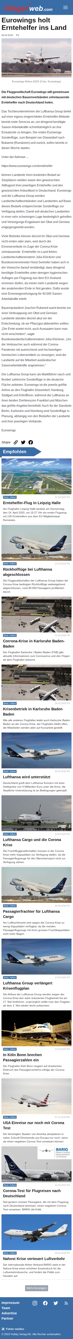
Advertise (9, 1313)
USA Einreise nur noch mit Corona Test (27, 1080)
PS (17, 35)
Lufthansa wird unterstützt (18, 734)
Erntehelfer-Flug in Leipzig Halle (23, 460)
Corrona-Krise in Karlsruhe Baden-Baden (28, 598)
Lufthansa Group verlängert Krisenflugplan (29, 940)
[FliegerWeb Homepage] (28, 7)
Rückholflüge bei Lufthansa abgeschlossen (30, 527)
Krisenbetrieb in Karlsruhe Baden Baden (28, 666)
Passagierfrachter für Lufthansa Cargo (26, 869)
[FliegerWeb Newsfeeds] (66, 1303)
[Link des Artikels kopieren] (15, 442)
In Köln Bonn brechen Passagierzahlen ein (29, 1012)
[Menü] (65, 7)
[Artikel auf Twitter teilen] (23, 442)
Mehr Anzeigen (37, 1288)
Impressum (10, 1303)
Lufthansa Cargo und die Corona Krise (27, 797)
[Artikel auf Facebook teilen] (30, 442)
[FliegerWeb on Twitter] (56, 1310)
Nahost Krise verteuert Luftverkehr (24, 1216)
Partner (7, 1318)
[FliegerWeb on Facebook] (45, 1310)
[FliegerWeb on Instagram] (35, 1310)
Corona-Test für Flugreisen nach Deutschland (31, 1148)
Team (5, 1308)
